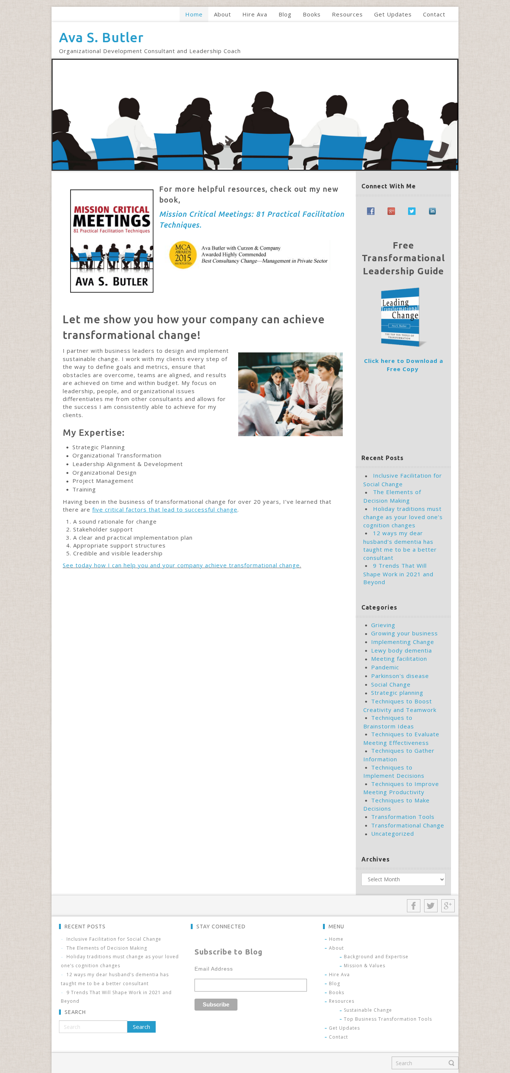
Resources (341, 1001)
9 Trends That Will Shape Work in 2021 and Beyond (398, 574)
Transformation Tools (403, 816)
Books (336, 992)
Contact (338, 1037)
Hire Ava (339, 974)
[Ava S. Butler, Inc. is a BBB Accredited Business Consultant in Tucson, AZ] (372, 408)
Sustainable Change (368, 1010)
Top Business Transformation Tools (388, 1019)
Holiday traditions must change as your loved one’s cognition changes (403, 517)
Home (336, 939)
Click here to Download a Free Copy (403, 364)
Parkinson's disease (400, 675)
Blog (334, 983)
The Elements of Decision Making (106, 948)
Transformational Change (407, 825)
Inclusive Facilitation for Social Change (113, 939)
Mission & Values (364, 965)
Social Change (391, 684)
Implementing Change (402, 641)
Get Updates (344, 1028)
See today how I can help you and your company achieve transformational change (181, 565)
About (336, 948)
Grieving (383, 625)
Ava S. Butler (101, 37)
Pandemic (385, 667)
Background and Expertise (376, 956)
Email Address (214, 969)
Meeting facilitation (399, 658)
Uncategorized (392, 833)
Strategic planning (397, 692)
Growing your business (404, 633)
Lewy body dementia (401, 650)
